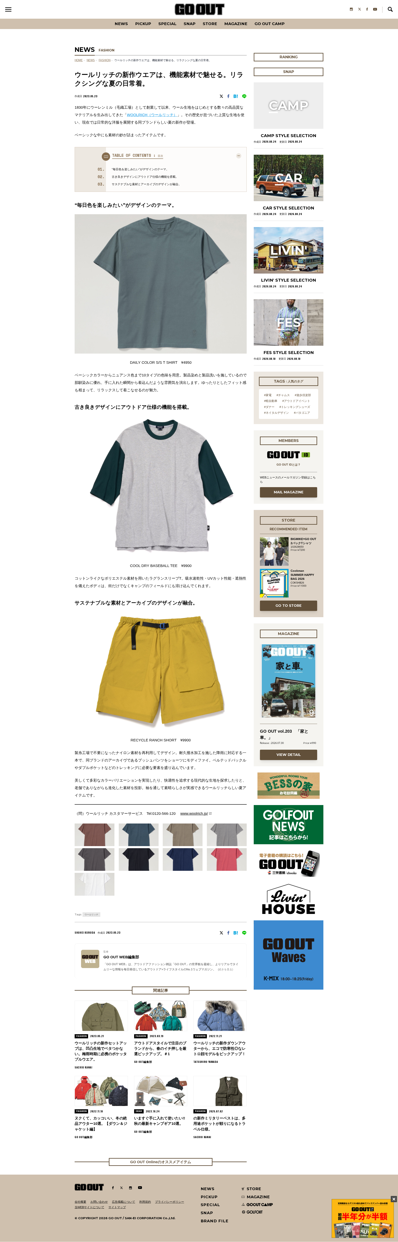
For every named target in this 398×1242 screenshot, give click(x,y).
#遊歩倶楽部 (303, 395)
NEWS (91, 60)
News (121, 23)
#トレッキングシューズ (294, 407)
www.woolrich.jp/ (194, 813)
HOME (79, 60)
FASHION (106, 50)
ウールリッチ (91, 914)
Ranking (288, 19)
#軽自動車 (270, 401)
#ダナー (269, 407)
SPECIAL (167, 23)
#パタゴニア (302, 412)
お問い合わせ (99, 1201)
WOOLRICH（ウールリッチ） (152, 115)
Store (210, 23)
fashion (104, 60)
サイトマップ (117, 1207)
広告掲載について (123, 1201)
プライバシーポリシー (169, 1201)
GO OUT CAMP (270, 23)
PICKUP (143, 23)
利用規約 (145, 1201)
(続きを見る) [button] (225, 969)
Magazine (235, 23)
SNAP (189, 23)
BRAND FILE (214, 1221)
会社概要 (80, 1201)
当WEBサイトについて (89, 1207)
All (106, 19)
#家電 (268, 395)
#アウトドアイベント (296, 401)
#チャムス (283, 395)
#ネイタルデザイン (276, 412)
